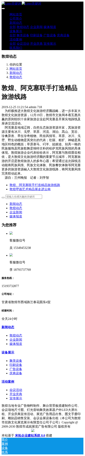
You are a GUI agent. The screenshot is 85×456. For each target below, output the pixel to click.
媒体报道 (15, 216)
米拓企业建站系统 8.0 (30, 435)
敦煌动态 (15, 77)
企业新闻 (15, 212)
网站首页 (15, 14)
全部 (12, 27)
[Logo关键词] (42, 4)
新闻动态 (15, 73)
